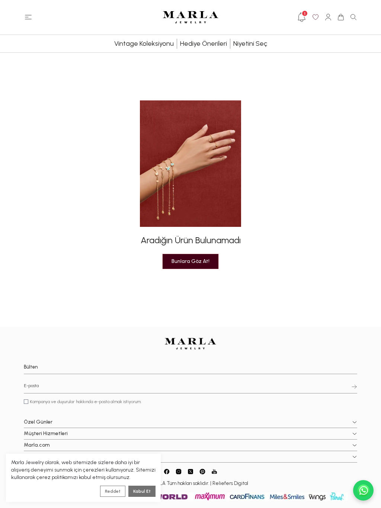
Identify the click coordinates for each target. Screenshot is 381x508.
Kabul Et (142, 491)
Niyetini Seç (250, 43)
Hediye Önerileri (203, 43)
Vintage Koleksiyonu (144, 43)
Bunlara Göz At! (190, 261)
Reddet (113, 491)
